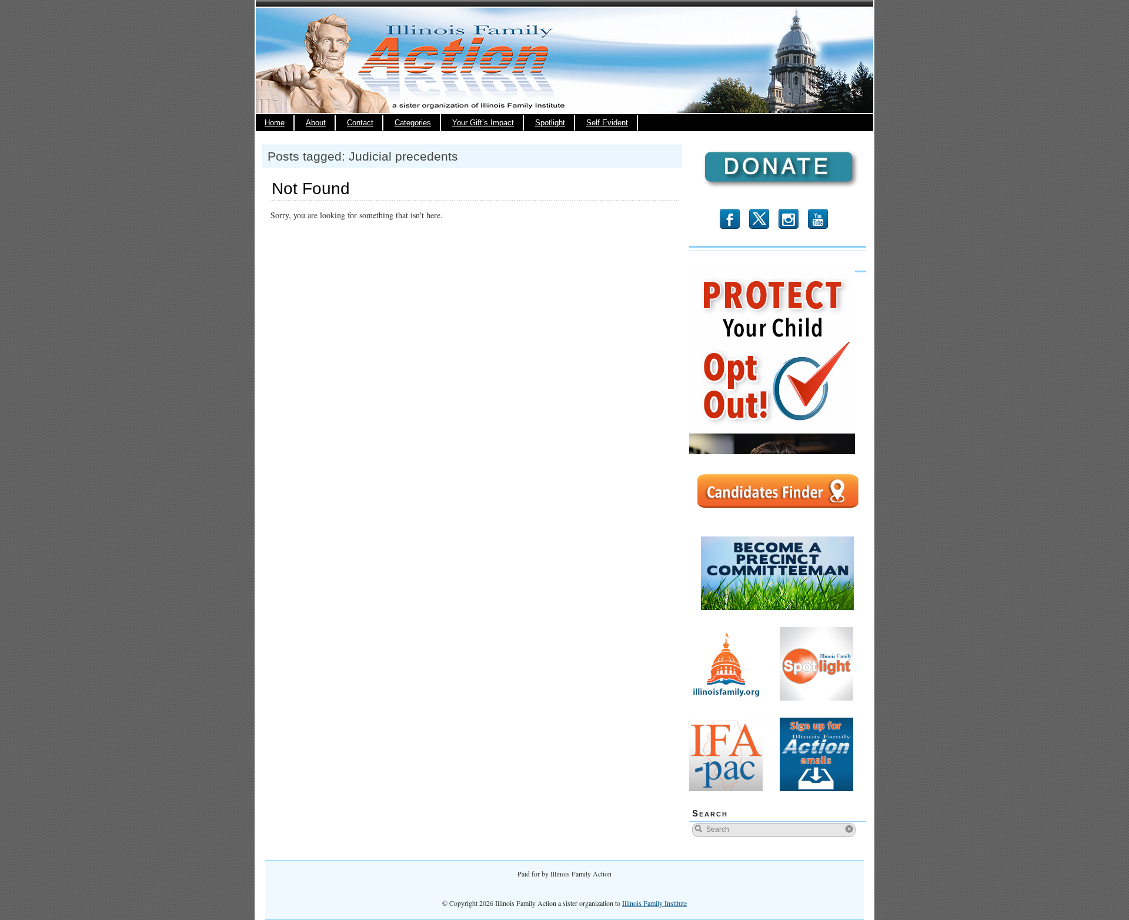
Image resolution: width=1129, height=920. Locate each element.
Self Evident (607, 123)
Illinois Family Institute (654, 903)
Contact (360, 123)
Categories (413, 123)
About (316, 123)
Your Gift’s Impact (483, 123)
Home (275, 123)
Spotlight (550, 123)
